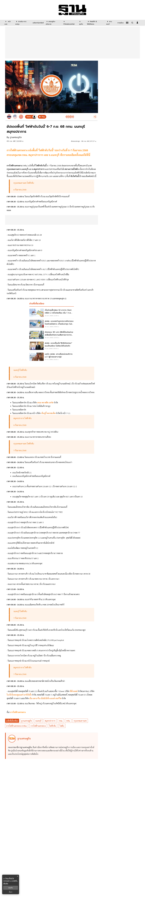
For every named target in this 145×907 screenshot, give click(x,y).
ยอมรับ (10, 888)
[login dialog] (137, 23)
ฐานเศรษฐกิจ (26, 721)
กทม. (61, 721)
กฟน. (68, 721)
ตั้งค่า (10, 892)
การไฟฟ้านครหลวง (18, 712)
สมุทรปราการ (50, 721)
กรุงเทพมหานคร (80, 721)
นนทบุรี (38, 721)
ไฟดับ (62, 726)
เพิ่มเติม (5, 883)
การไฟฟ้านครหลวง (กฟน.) (16, 726)
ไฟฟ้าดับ (52, 726)
